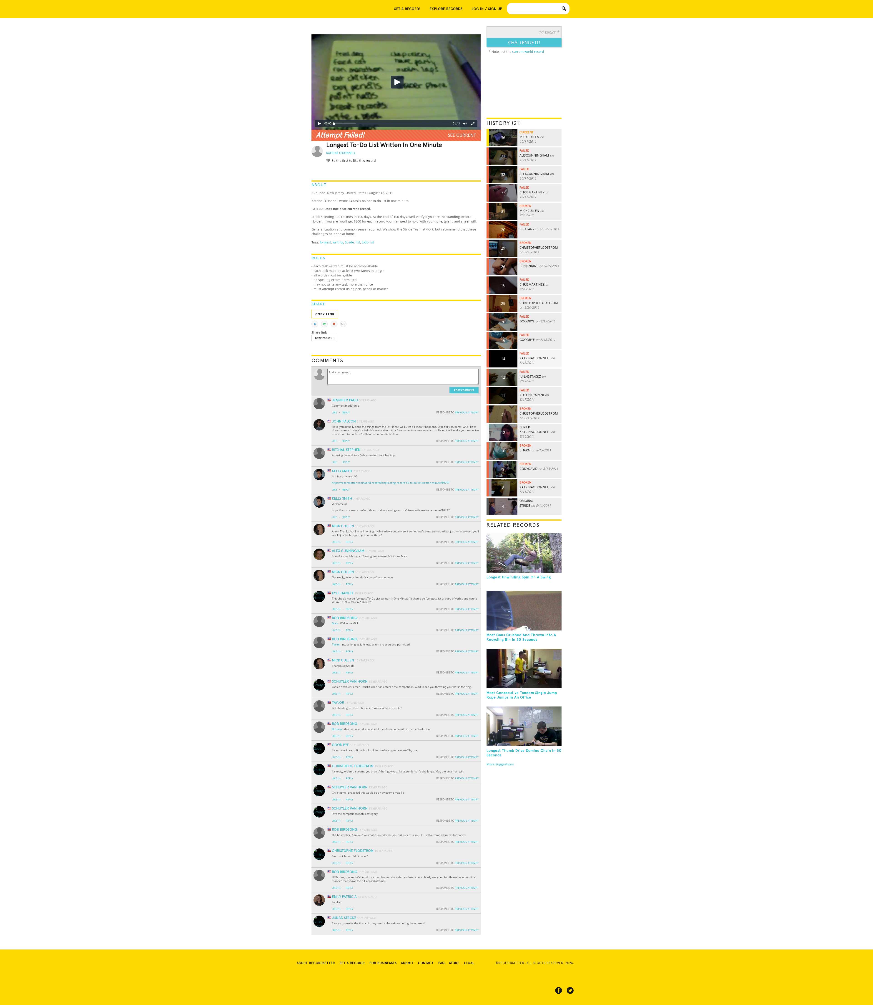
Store (454, 963)
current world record (528, 51)
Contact (426, 963)
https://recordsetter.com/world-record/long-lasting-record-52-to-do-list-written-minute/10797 (391, 483)
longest (325, 242)
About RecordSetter (316, 963)
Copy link (324, 314)
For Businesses (383, 963)
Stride (349, 242)
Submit (407, 963)
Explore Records (446, 9)
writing (338, 242)
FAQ (441, 963)
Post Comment (464, 390)
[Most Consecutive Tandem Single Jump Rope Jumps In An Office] (524, 668)
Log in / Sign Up (487, 9)
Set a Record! (352, 963)
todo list (368, 242)
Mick (335, 623)
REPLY (346, 412)
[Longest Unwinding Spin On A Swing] (524, 553)
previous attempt (467, 412)
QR (343, 324)
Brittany (337, 729)
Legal (469, 963)
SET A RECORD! (407, 9)
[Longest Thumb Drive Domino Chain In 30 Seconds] (524, 726)
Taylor (336, 644)
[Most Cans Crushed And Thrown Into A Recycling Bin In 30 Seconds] (524, 611)
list (358, 242)
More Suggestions (500, 764)
